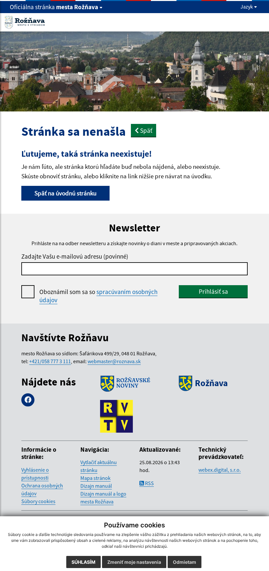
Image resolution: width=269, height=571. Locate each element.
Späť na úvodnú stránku (65, 193)
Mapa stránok (95, 478)
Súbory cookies (38, 501)
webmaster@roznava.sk (114, 361)
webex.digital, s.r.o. (219, 469)
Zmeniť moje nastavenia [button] (134, 562)
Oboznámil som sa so (98, 296)
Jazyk (247, 6)
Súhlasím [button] (83, 562)
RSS (149, 483)
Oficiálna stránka (54, 7)
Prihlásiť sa (213, 291)
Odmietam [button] (184, 562)
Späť (145, 130)
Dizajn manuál (96, 485)
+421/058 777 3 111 (50, 361)
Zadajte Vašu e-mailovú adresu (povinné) (74, 256)
